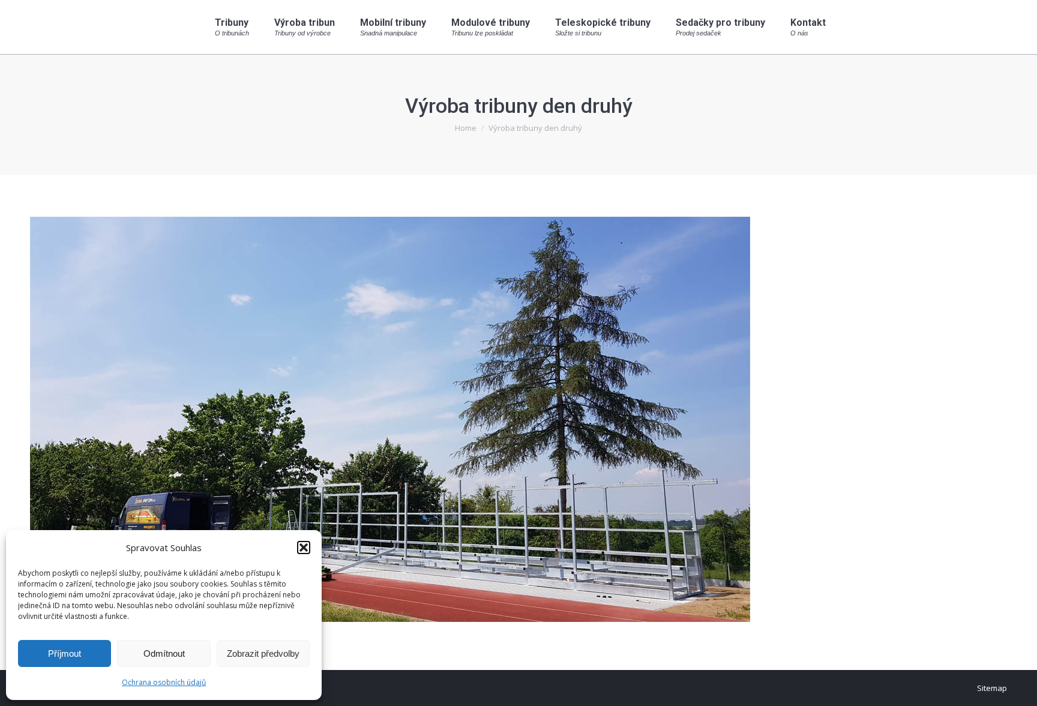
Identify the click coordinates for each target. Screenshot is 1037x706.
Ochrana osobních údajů (164, 682)
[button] (304, 548)
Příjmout (64, 653)
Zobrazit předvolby (263, 653)
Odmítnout (164, 653)
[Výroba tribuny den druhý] (518, 419)
